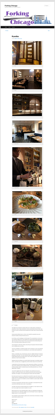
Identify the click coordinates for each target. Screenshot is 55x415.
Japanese (22, 407)
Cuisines (13, 27)
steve (21, 38)
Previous (6, 30)
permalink (32, 407)
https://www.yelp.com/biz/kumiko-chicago (19, 404)
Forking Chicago (11, 5)
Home (6, 27)
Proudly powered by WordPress (27, 411)
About (9, 27)
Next (49, 30)
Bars (20, 407)
